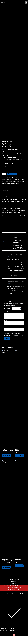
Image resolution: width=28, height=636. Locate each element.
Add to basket (11, 173)
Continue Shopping (4, 634)
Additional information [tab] (7, 193)
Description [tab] (5, 190)
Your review (7, 312)
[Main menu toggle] (14, 2)
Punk (8, 141)
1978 (5, 179)
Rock (11, 141)
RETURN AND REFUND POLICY (14, 579)
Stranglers (11, 183)
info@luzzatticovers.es (15, 587)
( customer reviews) (13, 149)
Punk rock (6, 183)
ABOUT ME (14, 583)
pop (23, 181)
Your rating (7, 308)
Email (5, 327)
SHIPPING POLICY (14, 581)
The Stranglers (17, 183)
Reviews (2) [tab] (5, 196)
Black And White (10, 179)
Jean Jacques (9, 181)
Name (5, 320)
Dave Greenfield (18, 179)
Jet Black (14, 181)
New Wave (4, 141)
